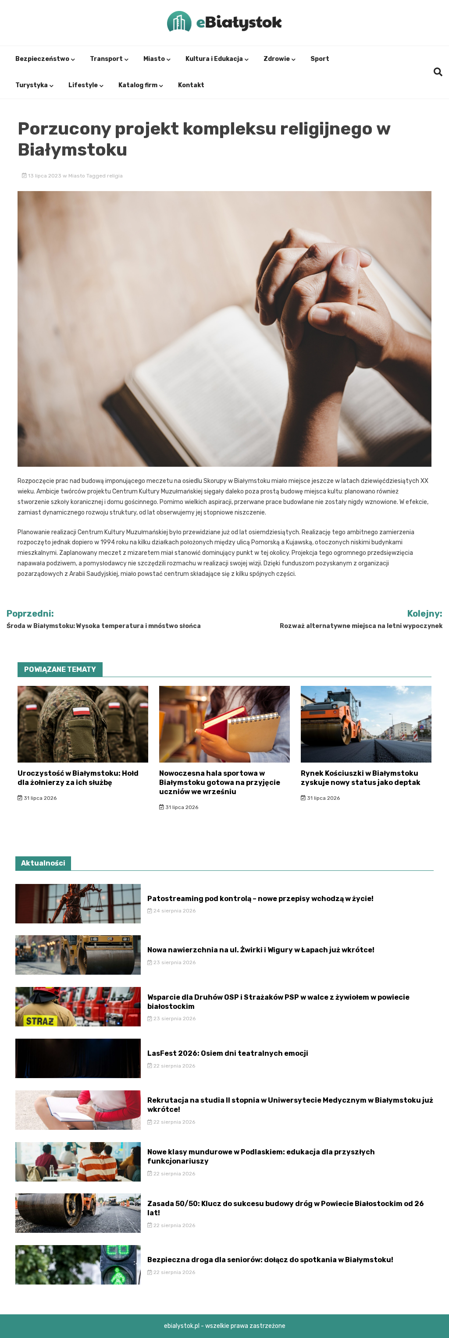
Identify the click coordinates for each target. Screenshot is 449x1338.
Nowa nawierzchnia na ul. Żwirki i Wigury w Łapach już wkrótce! (260, 950)
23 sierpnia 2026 (174, 962)
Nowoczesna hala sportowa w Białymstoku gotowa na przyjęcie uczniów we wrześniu (219, 782)
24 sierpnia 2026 (174, 911)
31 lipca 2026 (39, 798)
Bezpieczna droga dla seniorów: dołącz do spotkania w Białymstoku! (270, 1260)
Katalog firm (137, 85)
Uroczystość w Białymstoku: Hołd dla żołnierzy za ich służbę (78, 778)
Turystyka (31, 85)
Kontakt (191, 85)
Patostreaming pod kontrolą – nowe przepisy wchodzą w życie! (260, 898)
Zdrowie (277, 59)
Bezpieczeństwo (42, 59)
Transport (106, 59)
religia (115, 176)
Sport (319, 59)
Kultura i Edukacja (214, 59)
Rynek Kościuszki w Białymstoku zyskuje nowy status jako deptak (360, 778)
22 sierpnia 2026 (173, 1066)
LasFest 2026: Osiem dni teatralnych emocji (227, 1053)
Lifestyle (83, 85)
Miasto (154, 59)
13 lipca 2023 (45, 176)
